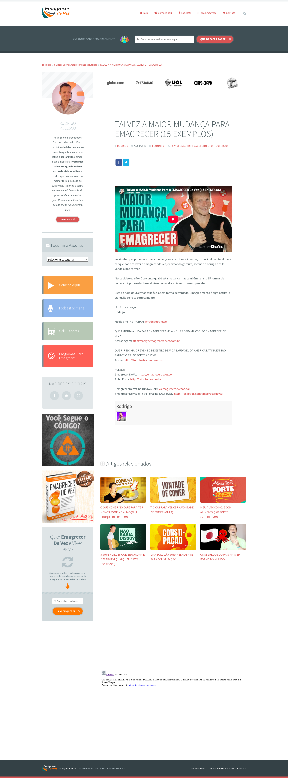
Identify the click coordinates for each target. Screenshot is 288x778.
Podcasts (185, 13)
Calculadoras (69, 331)
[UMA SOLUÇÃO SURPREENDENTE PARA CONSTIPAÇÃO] (173, 548)
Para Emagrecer (208, 13)
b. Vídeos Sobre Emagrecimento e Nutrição (199, 145)
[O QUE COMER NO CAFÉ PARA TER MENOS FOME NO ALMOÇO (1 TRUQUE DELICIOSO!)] (123, 501)
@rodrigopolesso (156, 321)
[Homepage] (56, 12)
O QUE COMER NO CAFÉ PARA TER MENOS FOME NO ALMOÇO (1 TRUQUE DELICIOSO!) (121, 512)
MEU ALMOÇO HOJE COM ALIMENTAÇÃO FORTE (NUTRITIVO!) (215, 512)
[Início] (50, 768)
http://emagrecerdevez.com (156, 374)
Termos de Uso (198, 768)
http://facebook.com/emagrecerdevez (198, 393)
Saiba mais (66, 219)
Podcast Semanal (72, 308)
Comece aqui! (165, 13)
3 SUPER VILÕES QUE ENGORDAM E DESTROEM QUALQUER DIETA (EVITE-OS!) (122, 559)
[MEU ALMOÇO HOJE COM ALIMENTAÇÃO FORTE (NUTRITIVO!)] (223, 501)
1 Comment (159, 145)
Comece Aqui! (69, 285)
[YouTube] (66, 395)
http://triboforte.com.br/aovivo (144, 360)
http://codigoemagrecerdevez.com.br (156, 341)
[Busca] (242, 9)
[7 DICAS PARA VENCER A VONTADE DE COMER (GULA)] (173, 501)
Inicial (145, 13)
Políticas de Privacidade (222, 768)
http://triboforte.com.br (145, 379)
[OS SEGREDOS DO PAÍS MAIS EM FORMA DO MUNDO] (223, 548)
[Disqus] (173, 616)
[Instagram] (78, 395)
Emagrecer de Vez (68, 768)
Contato (230, 13)
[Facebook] (54, 395)
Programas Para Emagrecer (71, 356)
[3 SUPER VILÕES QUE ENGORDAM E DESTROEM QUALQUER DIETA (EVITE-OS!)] (123, 548)
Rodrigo (124, 406)
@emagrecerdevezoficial (174, 389)
